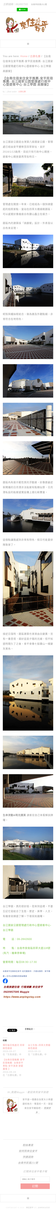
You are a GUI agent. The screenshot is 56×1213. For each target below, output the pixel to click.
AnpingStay (44, 1208)
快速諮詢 (28, 1157)
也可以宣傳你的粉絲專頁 (17, 976)
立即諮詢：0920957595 (15, 4)
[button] (28, 44)
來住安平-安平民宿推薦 (28, 25)
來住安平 (30, 1208)
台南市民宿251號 (28, 1162)
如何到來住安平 (28, 1151)
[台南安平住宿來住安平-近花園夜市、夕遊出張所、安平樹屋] (5, 982)
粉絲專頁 (28, 1145)
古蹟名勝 (22, 92)
